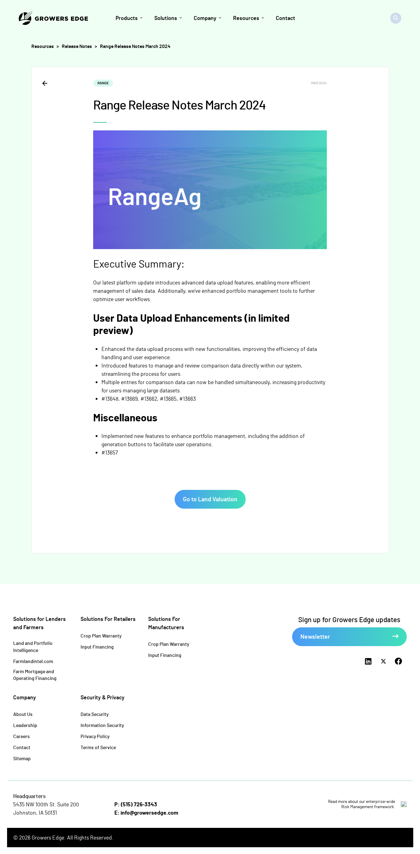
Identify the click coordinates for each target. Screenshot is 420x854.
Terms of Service (98, 747)
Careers (21, 736)
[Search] (395, 18)
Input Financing (97, 646)
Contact (21, 747)
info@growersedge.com (149, 812)
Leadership (25, 725)
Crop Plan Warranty (101, 635)
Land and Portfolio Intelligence (33, 646)
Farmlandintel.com (33, 661)
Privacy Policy (95, 736)
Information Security (102, 725)
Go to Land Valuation (210, 498)
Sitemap (22, 758)
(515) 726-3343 (139, 804)
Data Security (95, 714)
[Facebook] (399, 661)
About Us (23, 714)
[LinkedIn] (368, 661)
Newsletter (315, 636)
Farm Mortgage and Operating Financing (35, 674)
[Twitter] (383, 661)
